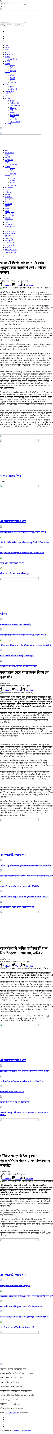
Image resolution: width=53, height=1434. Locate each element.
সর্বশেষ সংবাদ (9, 153)
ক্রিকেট (12, 66)
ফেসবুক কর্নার (14, 114)
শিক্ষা (6, 94)
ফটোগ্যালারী (9, 240)
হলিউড (12, 75)
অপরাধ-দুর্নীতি (14, 103)
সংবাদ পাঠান (9, 238)
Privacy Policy (11, 250)
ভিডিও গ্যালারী (10, 243)
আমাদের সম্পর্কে (10, 231)
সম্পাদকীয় (13, 119)
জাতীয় (7, 50)
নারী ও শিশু (13, 110)
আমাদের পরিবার (10, 233)
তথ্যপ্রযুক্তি (9, 91)
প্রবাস (12, 101)
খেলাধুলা (7, 64)
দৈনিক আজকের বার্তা (11, 1413)
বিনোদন (7, 73)
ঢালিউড (12, 80)
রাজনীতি (7, 52)
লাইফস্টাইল (14, 89)
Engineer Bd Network (22, 1431)
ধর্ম (6, 96)
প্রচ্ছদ (7, 45)
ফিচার (7, 84)
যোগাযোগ (8, 236)
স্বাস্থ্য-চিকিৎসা (15, 121)
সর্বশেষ (7, 47)
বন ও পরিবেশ (9, 215)
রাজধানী (12, 117)
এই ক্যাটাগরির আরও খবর (13, 521)
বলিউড (12, 77)
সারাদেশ (7, 57)
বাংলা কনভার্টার (9, 245)
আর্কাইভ (8, 247)
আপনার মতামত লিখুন (10, 475)
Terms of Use (10, 252)
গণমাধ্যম (13, 108)
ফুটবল (12, 68)
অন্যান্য (13, 70)
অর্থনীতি (7, 61)
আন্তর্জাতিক (9, 54)
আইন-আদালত (15, 105)
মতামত (12, 112)
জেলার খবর (13, 59)
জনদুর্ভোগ (8, 197)
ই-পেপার (8, 124)
